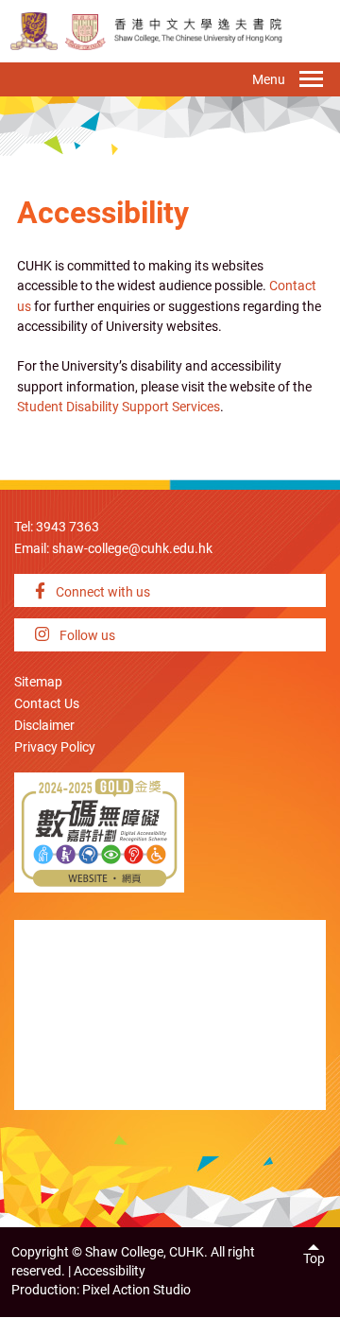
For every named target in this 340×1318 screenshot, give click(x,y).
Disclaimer (44, 726)
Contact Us (46, 704)
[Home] (85, 31)
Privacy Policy (54, 747)
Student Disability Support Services (118, 407)
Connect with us (101, 592)
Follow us (86, 636)
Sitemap (38, 682)
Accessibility (109, 1271)
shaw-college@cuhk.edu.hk (132, 549)
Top (314, 1259)
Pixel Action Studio (136, 1290)
